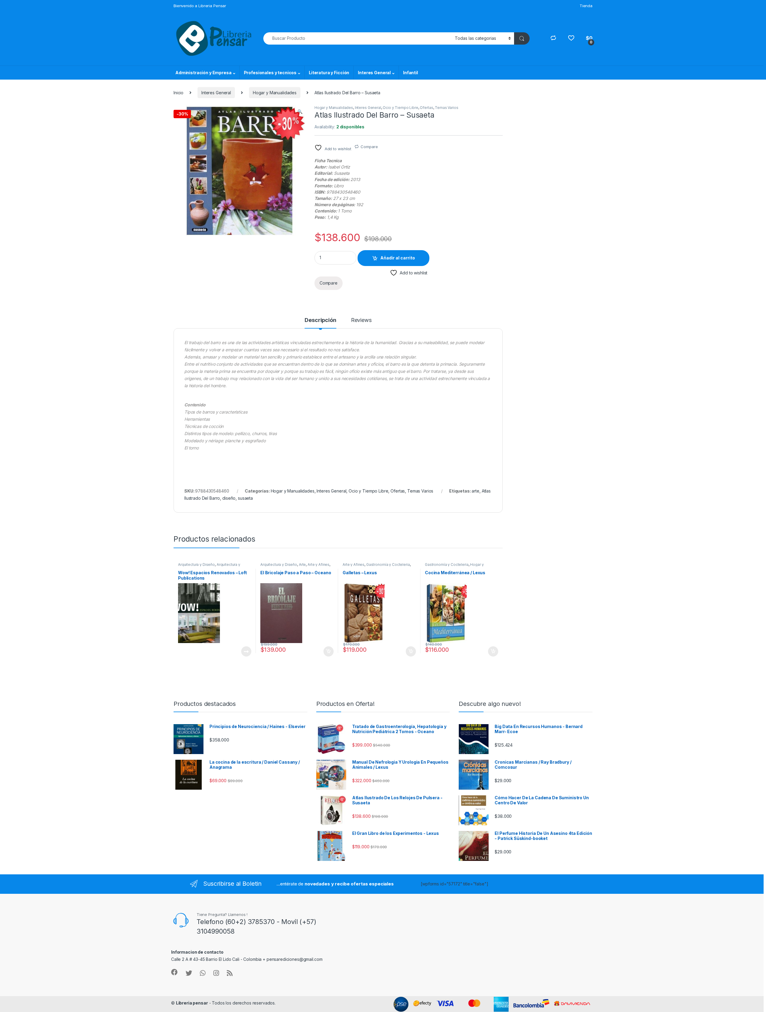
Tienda (586, 5)
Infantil (410, 72)
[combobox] (357, 38)
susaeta (245, 498)
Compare (369, 146)
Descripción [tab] (320, 320)
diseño (228, 498)
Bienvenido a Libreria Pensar (200, 5)
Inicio (178, 92)
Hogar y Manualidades (275, 92)
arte (475, 490)
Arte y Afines (318, 564)
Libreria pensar (192, 1002)
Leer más (246, 651)
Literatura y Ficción (329, 72)
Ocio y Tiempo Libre (400, 107)
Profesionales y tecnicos (270, 72)
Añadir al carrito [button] (327, 651)
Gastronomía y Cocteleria (388, 564)
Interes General (374, 72)
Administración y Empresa (203, 72)
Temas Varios (446, 107)
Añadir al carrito (397, 257)
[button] (300, 111)
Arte (302, 564)
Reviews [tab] (361, 320)
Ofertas (426, 107)
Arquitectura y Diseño (196, 564)
